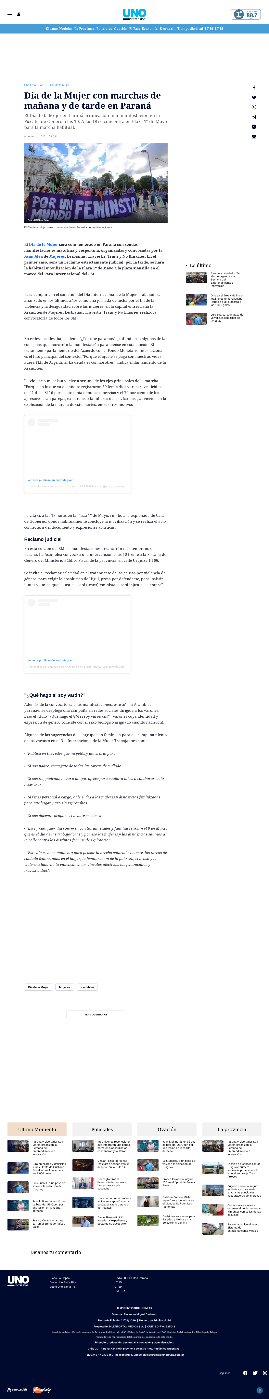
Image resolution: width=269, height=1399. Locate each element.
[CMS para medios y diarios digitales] (17, 1390)
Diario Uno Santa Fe (62, 1286)
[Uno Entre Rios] (134, 14)
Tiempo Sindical (190, 28)
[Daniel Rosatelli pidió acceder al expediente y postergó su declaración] (102, 1221)
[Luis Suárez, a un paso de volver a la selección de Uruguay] (215, 319)
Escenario (167, 28)
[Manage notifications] (260, 1390)
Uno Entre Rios (33, 85)
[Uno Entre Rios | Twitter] (255, 1373)
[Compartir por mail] (254, 137)
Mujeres (57, 256)
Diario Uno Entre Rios (63, 1282)
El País (134, 28)
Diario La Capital (60, 1278)
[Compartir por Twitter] (254, 97)
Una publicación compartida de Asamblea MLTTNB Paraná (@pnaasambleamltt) (78, 486)
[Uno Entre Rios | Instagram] (265, 1373)
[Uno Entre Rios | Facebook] (245, 1373)
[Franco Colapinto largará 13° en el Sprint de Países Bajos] (37, 1224)
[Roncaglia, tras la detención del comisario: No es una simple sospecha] (102, 1183)
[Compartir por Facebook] (254, 87)
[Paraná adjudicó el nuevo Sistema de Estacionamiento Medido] (232, 1228)
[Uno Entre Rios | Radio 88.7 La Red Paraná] (245, 14)
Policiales (104, 28)
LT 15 (219, 28)
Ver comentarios (96, 1014)
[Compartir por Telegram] (254, 117)
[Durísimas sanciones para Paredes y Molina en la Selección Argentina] (167, 1220)
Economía (150, 28)
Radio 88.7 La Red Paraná (131, 1278)
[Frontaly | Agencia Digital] (39, 1390)
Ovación (120, 28)
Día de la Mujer (59, 85)
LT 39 (209, 28)
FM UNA (120, 1291)
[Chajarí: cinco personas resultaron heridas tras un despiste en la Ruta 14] (102, 1165)
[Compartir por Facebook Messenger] (254, 127)
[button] (9, 14)
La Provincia (84, 28)
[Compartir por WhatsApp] (254, 107)
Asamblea (33, 256)
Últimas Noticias (59, 28)
